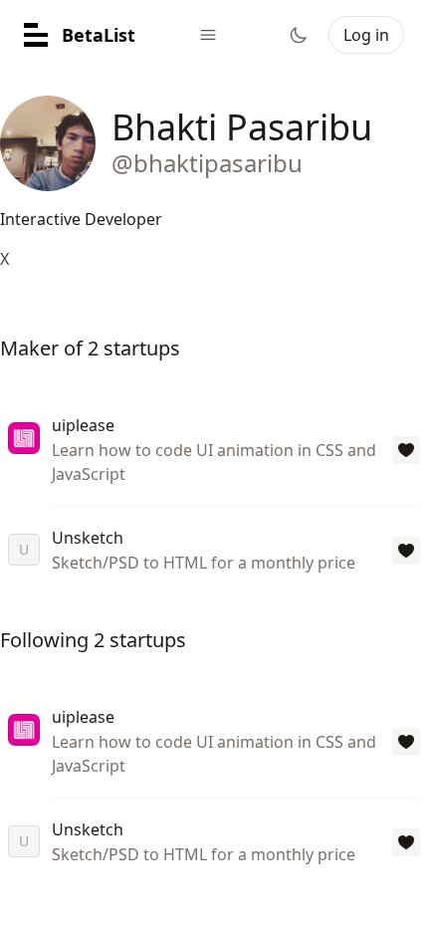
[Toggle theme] (299, 35)
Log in (366, 35)
